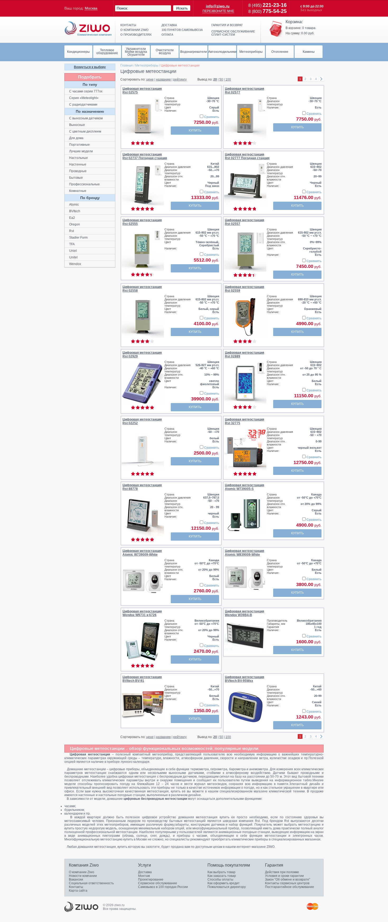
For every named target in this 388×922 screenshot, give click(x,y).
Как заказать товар (221, 876)
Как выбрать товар (221, 872)
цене (150, 79)
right (321, 79)
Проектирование (150, 879)
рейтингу (180, 79)
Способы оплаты (220, 879)
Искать (182, 8)
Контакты (128, 25)
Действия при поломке (282, 872)
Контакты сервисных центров (287, 883)
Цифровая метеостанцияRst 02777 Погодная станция (247, 156)
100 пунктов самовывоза (182, 29)
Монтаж (144, 876)
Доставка (169, 25)
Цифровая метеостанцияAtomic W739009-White (142, 552)
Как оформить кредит (223, 883)
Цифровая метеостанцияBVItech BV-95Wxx (244, 679)
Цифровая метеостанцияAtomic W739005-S (244, 487)
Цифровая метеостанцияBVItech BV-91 (142, 679)
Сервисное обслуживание (157, 883)
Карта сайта (78, 890)
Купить (195, 130)
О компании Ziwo (81, 872)
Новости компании (83, 876)
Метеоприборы (146, 65)
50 (221, 79)
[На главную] (88, 28)
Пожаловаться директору (226, 887)
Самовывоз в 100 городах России (163, 887)
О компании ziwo (134, 29)
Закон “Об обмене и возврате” (287, 879)
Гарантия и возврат (227, 25)
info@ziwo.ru (218, 6)
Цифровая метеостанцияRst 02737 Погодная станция (144, 156)
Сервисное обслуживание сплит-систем (233, 33)
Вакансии (76, 879)
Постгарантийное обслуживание (289, 887)
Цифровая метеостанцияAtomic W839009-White (244, 552)
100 (228, 79)
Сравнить (211, 117)
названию (163, 79)
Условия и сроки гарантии (284, 876)
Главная (126, 65)
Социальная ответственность (91, 883)
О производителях (136, 34)
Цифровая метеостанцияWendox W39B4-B (244, 613)
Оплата (167, 34)
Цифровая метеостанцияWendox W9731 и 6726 (142, 613)
